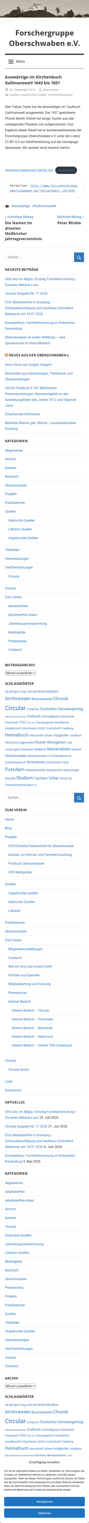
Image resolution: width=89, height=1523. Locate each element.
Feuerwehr (12, 722)
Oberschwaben (16, 485)
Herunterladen (66, 170)
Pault (65, 762)
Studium (24, 778)
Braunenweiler (42, 699)
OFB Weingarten (20, 872)
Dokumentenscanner (15, 716)
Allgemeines (14, 450)
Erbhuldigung (50, 716)
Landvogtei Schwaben (19, 749)
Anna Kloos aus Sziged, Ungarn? (28, 365)
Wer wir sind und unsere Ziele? (30, 966)
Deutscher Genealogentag (61, 709)
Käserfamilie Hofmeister (22, 414)
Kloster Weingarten (50, 742)
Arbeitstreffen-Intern (22, 615)
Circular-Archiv (18, 1070)
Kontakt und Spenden (24, 975)
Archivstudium (47, 691)
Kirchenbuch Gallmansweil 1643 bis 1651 (29, 170)
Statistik (10, 778)
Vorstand (15, 650)
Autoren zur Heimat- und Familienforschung (40, 855)
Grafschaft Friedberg (59, 728)
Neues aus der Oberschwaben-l (39, 355)
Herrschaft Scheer (41, 735)
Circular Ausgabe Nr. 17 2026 (26, 293)
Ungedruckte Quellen (33, 94)
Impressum (13, 1090)
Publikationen (15, 503)
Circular (13, 576)
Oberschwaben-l (38, 756)
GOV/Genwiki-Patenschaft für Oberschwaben (41, 846)
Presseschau (17, 641)
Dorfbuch (34, 716)
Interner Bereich (19, 1002)
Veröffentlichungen (60, 94)
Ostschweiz (53, 762)
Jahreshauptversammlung (27, 624)
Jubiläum (76, 735)
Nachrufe (11, 477)
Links (9, 1081)
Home (9, 819)
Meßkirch (40, 749)
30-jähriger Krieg (15, 691)
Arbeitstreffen (18, 606)
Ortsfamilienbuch (60, 756)
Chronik (60, 698)
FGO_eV (31, 722)
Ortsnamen (36, 762)
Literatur (14, 911)
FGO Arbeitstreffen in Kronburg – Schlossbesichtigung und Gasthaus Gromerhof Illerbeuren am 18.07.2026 (39, 308)
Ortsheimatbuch (15, 762)
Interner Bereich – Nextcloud (32, 1037)
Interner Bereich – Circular (30, 1010)
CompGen (32, 709)
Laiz (69, 742)
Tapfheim (41, 778)
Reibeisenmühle (35, 770)
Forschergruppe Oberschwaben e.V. (44, 38)
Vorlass (10, 588)
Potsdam (14, 769)
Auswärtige (21, 206)
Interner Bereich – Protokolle (32, 1019)
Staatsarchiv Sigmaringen (62, 770)
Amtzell (31, 691)
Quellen (14, 94)
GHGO (41, 728)
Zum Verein (13, 597)
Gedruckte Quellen (21, 520)
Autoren (10, 468)
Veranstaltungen (17, 559)
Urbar (54, 778)
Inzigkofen (61, 735)
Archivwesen (18, 698)
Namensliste (58, 749)
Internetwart (51, 89)
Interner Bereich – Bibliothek (32, 1028)
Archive (10, 459)
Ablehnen (44, 1513)
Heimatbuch (17, 734)
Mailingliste (16, 632)
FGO (22, 722)
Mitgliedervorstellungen (25, 949)
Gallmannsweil (45, 206)
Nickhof (76, 749)
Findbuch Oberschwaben (26, 863)
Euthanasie (67, 716)
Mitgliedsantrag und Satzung (29, 984)
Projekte (11, 494)
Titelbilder (12, 550)
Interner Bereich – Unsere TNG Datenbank (42, 1045)
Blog (8, 828)
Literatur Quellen (20, 529)
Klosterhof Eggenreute (19, 742)
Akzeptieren (44, 1502)
